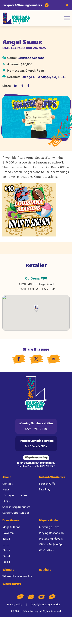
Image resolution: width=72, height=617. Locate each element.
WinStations (46, 550)
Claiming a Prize (49, 527)
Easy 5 (6, 538)
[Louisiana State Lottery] (16, 18)
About (6, 477)
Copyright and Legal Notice (45, 604)
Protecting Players (51, 538)
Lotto (5, 544)
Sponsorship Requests (16, 506)
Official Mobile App (51, 544)
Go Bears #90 (36, 278)
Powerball (8, 532)
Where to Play (11, 584)
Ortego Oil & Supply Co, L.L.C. (43, 76)
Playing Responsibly (51, 532)
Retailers (45, 569)
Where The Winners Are (17, 576)
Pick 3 (6, 561)
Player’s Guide (48, 520)
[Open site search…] (67, 5)
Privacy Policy (14, 604)
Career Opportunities (15, 512)
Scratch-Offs (47, 483)
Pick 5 (6, 550)
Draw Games (10, 520)
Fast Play (44, 489)
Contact (7, 483)
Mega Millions (11, 527)
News (5, 489)
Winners (8, 569)
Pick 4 (6, 556)
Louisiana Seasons (30, 57)
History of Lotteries (14, 495)
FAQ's (6, 501)
